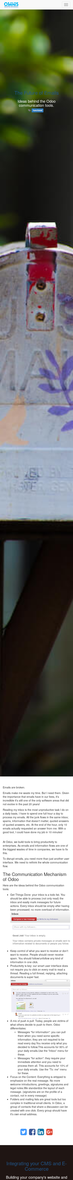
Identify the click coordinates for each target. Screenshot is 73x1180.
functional (37, 110)
